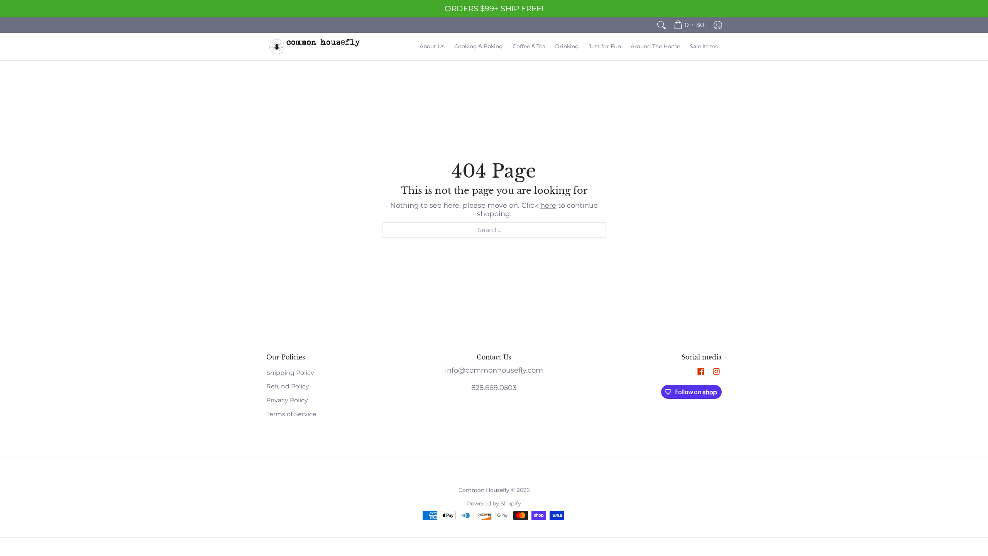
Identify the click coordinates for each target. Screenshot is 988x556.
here (548, 205)
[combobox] (494, 230)
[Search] (661, 25)
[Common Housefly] (314, 46)
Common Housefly (483, 490)
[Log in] (718, 25)
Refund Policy (287, 386)
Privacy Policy (287, 400)
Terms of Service (291, 414)
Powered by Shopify (494, 503)
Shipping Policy (290, 372)
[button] (700, 372)
